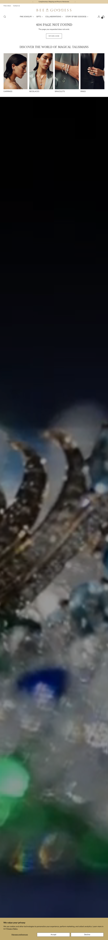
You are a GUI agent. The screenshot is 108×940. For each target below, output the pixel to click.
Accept (53, 934)
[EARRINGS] (16, 71)
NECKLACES (34, 91)
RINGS (83, 91)
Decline (87, 934)
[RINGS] (92, 71)
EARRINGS (8, 91)
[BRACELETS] (67, 71)
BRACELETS (60, 91)
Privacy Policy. (12, 929)
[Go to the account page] (99, 17)
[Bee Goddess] (54, 10)
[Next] (75, 2)
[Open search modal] (5, 17)
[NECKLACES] (41, 71)
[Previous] (33, 2)
